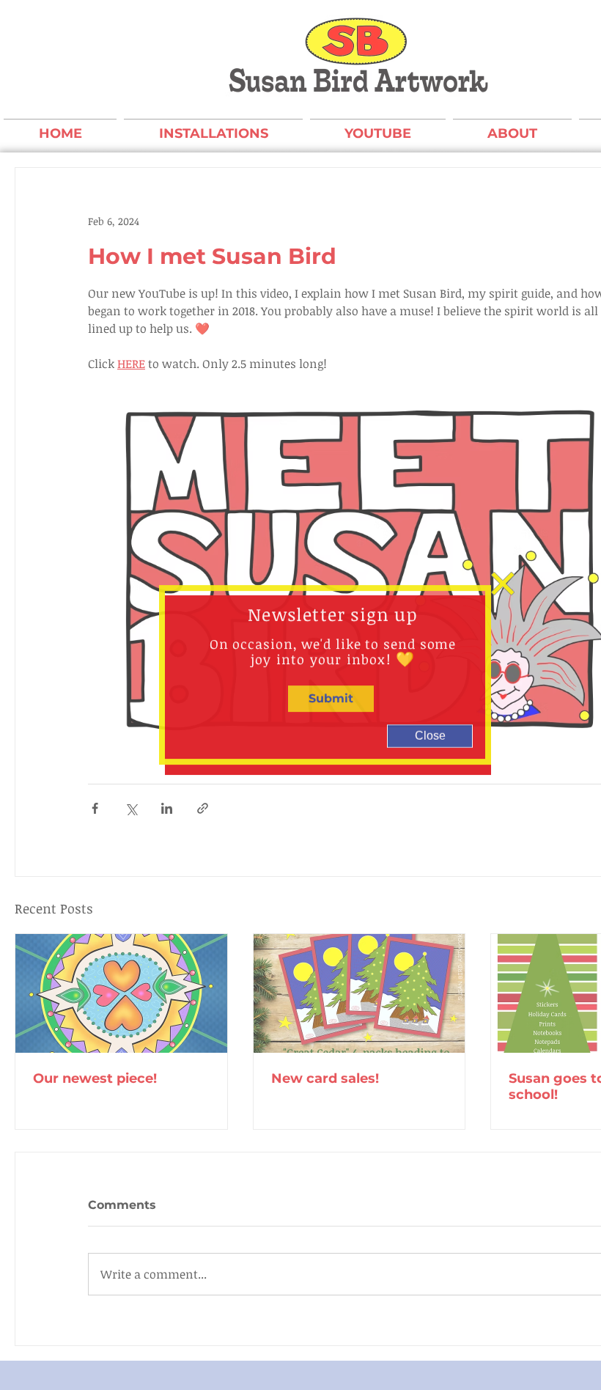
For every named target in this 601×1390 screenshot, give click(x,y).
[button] (503, 561)
